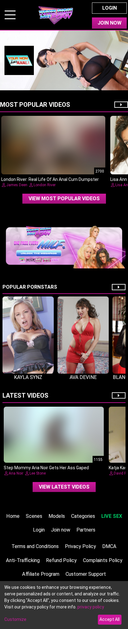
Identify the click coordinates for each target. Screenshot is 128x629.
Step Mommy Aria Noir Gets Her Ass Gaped (46, 467)
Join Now (109, 23)
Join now (60, 530)
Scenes (34, 516)
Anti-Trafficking (23, 560)
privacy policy (90, 606)
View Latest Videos (64, 487)
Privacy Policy (80, 546)
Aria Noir (16, 473)
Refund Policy (61, 560)
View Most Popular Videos (64, 198)
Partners (85, 530)
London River (45, 185)
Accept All (109, 619)
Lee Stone (38, 473)
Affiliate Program (40, 574)
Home (13, 516)
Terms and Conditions (35, 546)
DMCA (109, 546)
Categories (83, 516)
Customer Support (86, 574)
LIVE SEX (111, 516)
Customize (15, 619)
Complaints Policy (102, 560)
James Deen (16, 185)
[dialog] (64, 605)
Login (109, 8)
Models (56, 516)
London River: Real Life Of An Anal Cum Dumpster (50, 179)
